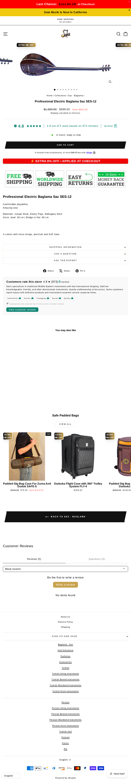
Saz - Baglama (75, 95)
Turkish (65, 668)
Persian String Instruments (65, 708)
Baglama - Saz (65, 644)
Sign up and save (64, 636)
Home (50, 95)
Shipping (54, 113)
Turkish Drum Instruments (65, 691)
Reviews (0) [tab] (34, 559)
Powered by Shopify (65, 778)
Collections (60, 95)
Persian (66, 702)
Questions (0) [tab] (97, 559)
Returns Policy (65, 622)
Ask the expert (65, 260)
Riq (65, 749)
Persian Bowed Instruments (65, 714)
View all (65, 424)
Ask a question (65, 254)
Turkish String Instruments (65, 673)
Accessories (65, 662)
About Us (65, 617)
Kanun (65, 743)
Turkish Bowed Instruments (65, 679)
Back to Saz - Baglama (68, 516)
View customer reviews (22, 309)
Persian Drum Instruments (65, 726)
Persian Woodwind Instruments (65, 720)
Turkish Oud (65, 731)
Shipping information (65, 247)
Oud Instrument (65, 650)
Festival (65, 737)
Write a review (65, 584)
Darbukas (65, 656)
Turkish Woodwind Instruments (65, 685)
